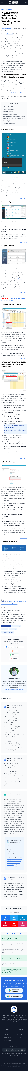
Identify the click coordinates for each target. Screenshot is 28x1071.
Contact (7, 1035)
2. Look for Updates (8, 109)
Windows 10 (9, 34)
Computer (9, 9)
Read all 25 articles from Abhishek (14, 689)
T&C (21, 1037)
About (7, 1032)
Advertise (20, 1029)
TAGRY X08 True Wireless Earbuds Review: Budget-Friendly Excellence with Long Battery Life (13, 971)
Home (3, 9)
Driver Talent (18, 279)
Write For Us (7, 1037)
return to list (23, 198)
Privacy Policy (21, 1035)
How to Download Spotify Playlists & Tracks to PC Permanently (12, 964)
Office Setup (7, 1040)
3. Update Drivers (8, 111)
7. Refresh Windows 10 (9, 123)
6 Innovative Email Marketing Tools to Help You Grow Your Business (12, 944)
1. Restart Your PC (8, 107)
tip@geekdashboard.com (14, 1050)
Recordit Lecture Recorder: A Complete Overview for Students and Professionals (13, 958)
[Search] (26, 2)
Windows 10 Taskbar (8, 632)
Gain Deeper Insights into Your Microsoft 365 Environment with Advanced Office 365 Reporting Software (13, 950)
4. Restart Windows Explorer (11, 114)
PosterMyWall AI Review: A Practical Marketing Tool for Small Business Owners (14, 938)
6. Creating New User (9, 121)
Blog (7, 1029)
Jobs (20, 1032)
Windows (5, 629)
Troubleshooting (16, 626)
